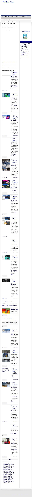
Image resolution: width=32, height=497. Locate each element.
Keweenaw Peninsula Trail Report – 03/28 (8, 472)
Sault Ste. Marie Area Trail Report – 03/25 (8, 481)
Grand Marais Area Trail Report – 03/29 (8, 471)
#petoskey (12, 88)
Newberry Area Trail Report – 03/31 (7, 467)
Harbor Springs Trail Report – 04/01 (7, 463)
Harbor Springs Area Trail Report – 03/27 (8, 476)
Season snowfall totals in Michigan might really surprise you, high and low (14, 309)
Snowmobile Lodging (24, 16)
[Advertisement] (19, 9)
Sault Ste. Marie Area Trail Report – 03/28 (8, 473)
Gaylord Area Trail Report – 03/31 (7, 469)
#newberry (16, 86)
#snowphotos (12, 155)
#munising (12, 86)
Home (2, 16)
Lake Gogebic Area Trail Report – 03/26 (8, 478)
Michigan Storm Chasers (14, 76)
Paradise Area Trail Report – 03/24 (7, 482)
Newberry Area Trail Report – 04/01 (7, 465)
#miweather (15, 104)
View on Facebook (15, 112)
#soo (11, 189)
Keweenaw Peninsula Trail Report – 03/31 (8, 466)
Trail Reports (12, 16)
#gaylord (13, 189)
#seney (14, 86)
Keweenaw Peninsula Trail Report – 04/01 (8, 464)
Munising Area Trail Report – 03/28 (7, 474)
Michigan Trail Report (8, 1)
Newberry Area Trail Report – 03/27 (7, 477)
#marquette (15, 85)
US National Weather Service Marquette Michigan (14, 98)
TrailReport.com (7, 16)
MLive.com (9, 303)
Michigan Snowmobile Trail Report (15, 72)
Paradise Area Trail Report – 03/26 (7, 479)
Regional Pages (18, 16)
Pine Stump (12, 143)
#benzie (12, 190)
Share (17, 112)
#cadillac (15, 189)
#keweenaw (12, 105)
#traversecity (14, 190)
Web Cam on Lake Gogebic (24, 55)
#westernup (12, 85)
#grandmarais (16, 375)
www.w (11, 234)
